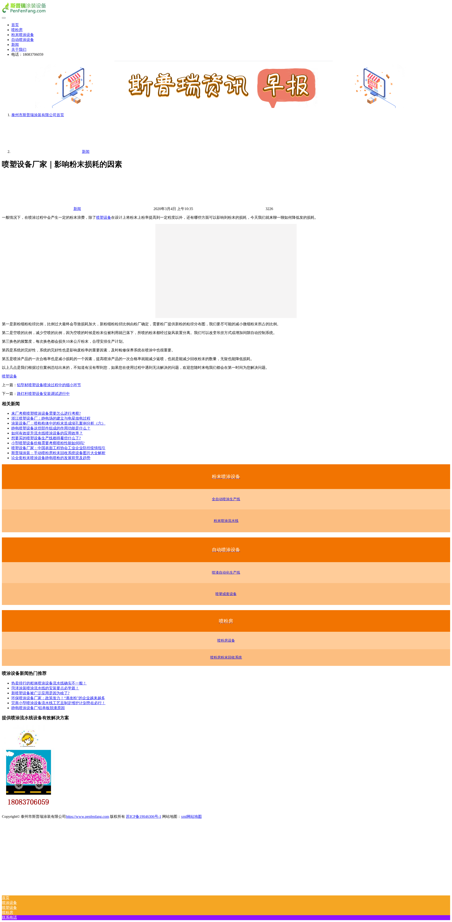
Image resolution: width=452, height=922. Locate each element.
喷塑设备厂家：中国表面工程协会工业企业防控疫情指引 (58, 448)
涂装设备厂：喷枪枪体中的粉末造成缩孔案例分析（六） (58, 423)
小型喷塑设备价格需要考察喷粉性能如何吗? (48, 443)
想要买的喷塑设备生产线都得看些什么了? (46, 438)
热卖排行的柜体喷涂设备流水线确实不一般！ (49, 683)
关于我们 (18, 50)
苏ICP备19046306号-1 (143, 817)
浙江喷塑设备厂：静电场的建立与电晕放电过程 (50, 418)
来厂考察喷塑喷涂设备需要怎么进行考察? (46, 413)
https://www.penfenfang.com (87, 817)
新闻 (15, 45)
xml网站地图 (191, 817)
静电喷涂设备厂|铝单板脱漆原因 (38, 708)
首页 (15, 25)
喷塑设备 (103, 217)
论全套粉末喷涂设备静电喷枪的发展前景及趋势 (50, 458)
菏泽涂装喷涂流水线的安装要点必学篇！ (45, 688)
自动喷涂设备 (22, 40)
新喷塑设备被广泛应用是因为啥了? (40, 693)
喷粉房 (17, 30)
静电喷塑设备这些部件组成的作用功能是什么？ (50, 428)
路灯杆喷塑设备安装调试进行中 (43, 394)
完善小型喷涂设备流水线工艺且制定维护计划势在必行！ (58, 703)
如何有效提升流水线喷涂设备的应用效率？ (47, 433)
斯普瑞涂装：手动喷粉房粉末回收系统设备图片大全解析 (58, 453)
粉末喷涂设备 (22, 35)
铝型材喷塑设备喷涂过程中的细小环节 (49, 385)
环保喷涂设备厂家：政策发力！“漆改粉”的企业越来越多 (58, 698)
